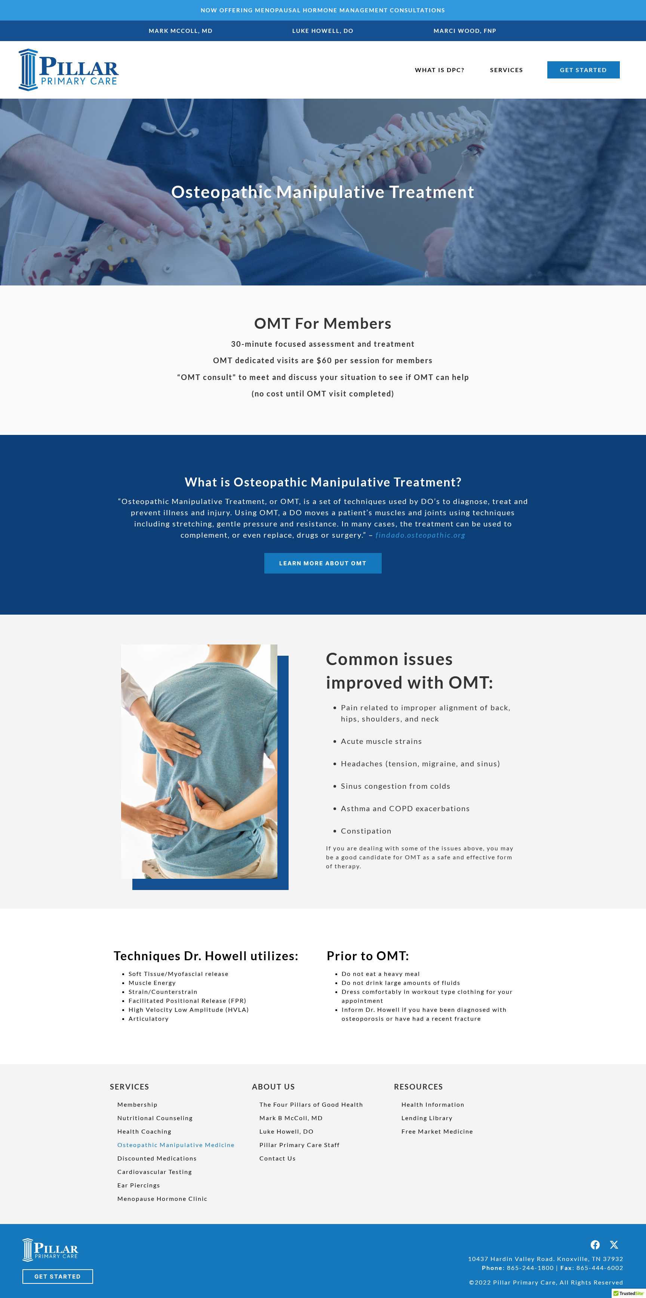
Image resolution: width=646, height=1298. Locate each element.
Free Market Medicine (437, 1131)
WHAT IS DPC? (440, 69)
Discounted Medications (157, 1158)
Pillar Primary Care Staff (299, 1144)
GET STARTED (583, 69)
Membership (137, 1104)
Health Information (433, 1104)
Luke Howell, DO (286, 1131)
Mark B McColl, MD (291, 1117)
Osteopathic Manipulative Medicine (176, 1144)
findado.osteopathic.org (420, 534)
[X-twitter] (614, 1244)
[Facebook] (595, 1244)
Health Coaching (144, 1131)
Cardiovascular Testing (154, 1171)
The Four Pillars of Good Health (311, 1104)
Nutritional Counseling (155, 1117)
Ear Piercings (138, 1185)
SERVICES (506, 69)
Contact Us (277, 1158)
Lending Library (427, 1117)
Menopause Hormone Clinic (162, 1198)
